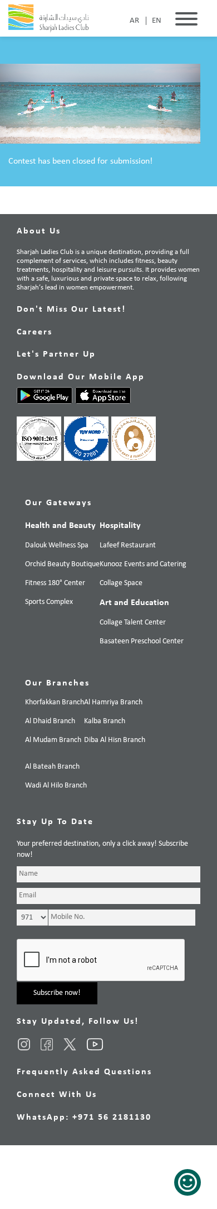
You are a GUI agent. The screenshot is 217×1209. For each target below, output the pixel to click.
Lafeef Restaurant (128, 545)
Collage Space (121, 583)
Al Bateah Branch (52, 767)
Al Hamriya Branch (113, 702)
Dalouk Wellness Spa (56, 545)
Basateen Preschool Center (142, 641)
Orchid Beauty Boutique (62, 564)
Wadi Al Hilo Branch (56, 785)
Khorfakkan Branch (54, 702)
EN (156, 21)
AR (134, 21)
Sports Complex (49, 602)
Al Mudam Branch (53, 740)
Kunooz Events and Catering (143, 564)
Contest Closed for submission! (63, 207)
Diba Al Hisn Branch (114, 740)
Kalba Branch (104, 721)
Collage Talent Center (133, 622)
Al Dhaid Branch (50, 721)
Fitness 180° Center (55, 583)
